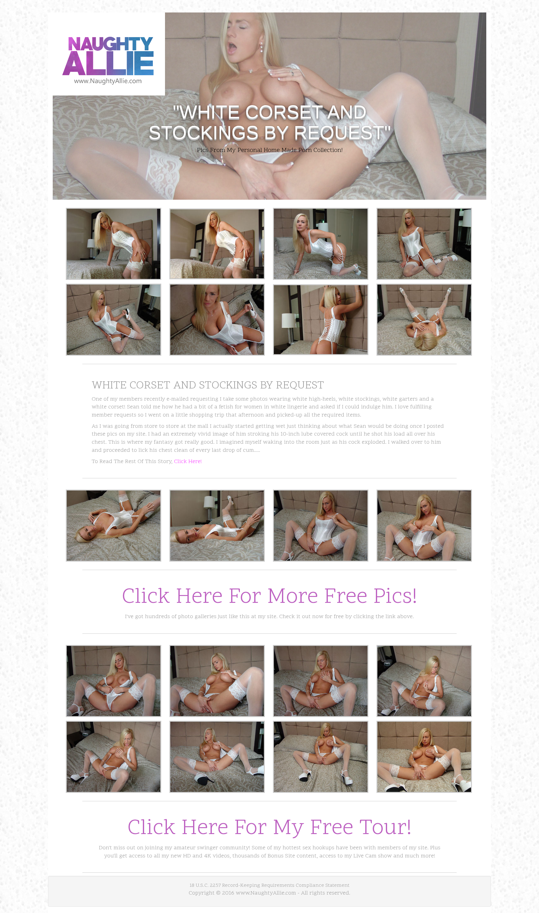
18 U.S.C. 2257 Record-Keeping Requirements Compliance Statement (269, 885)
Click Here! (188, 462)
